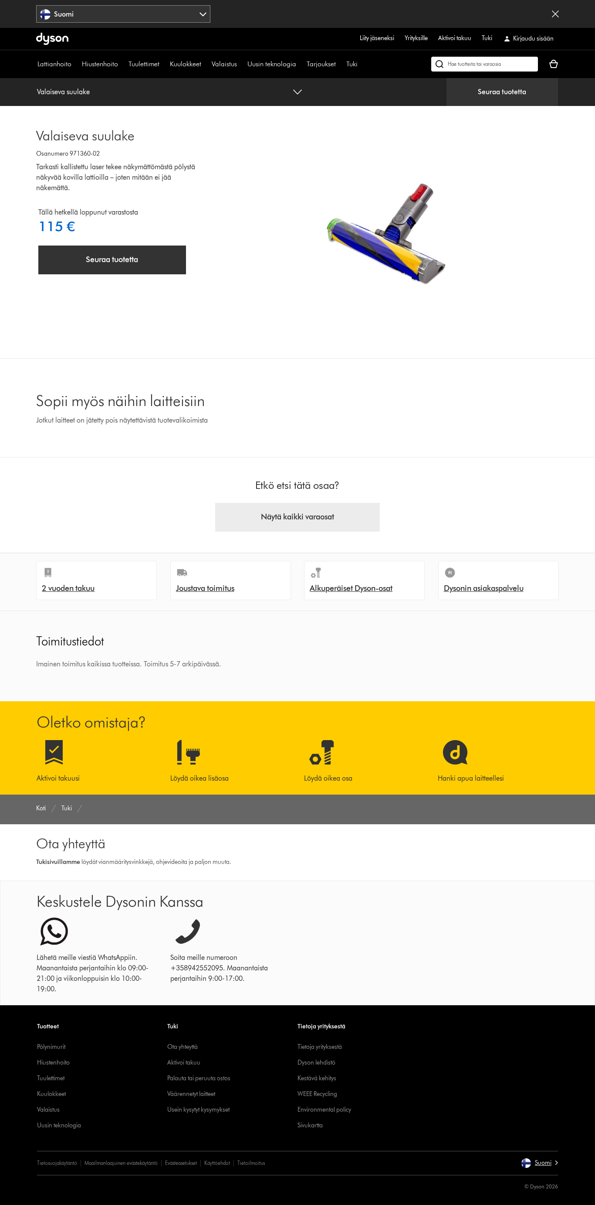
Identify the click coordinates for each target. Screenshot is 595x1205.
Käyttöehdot (217, 1163)
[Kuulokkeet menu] (205, 64)
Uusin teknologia (271, 64)
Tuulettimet (143, 64)
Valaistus (224, 64)
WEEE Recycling (317, 1094)
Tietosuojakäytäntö (57, 1163)
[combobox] (123, 14)
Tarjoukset (321, 64)
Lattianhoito (54, 64)
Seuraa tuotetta (502, 92)
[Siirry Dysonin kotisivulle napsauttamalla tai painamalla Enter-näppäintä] (52, 39)
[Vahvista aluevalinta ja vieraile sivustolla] (555, 13)
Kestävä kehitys (317, 1078)
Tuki (487, 38)
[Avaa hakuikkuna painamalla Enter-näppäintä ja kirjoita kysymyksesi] (484, 64)
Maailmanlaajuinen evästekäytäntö (121, 1163)
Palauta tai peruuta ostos (198, 1078)
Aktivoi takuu (454, 38)
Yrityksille (416, 38)
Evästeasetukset (181, 1163)
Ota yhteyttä (182, 1047)
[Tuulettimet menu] (163, 64)
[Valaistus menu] (241, 64)
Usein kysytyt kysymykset (198, 1109)
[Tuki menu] (362, 64)
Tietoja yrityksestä (320, 1047)
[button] (539, 1163)
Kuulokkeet (185, 64)
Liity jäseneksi (377, 38)
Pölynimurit (51, 1047)
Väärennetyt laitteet (191, 1094)
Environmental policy (324, 1109)
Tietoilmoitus (251, 1163)
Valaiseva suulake (63, 92)
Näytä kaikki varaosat (297, 517)
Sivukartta (310, 1125)
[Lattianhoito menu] (75, 64)
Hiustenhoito (100, 64)
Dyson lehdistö (316, 1062)
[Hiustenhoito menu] (122, 64)
